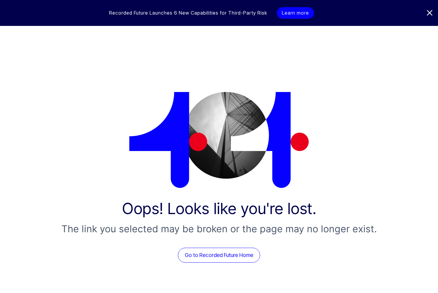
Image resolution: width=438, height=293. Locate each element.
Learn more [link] (295, 13)
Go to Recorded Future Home (219, 255)
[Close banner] (429, 12)
